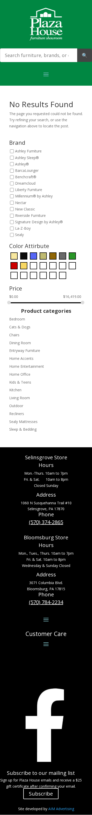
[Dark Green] (72, 255)
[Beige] (14, 255)
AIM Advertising (61, 808)
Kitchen (15, 389)
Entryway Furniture (24, 350)
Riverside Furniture (30, 215)
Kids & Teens (20, 382)
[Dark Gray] (62, 255)
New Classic (25, 209)
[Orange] (72, 265)
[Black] (24, 255)
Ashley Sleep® (27, 157)
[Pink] (24, 275)
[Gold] (24, 265)
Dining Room (20, 342)
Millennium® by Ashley (34, 196)
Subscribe (41, 793)
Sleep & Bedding (23, 429)
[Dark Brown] (53, 255)
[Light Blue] (53, 265)
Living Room (19, 397)
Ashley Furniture (28, 151)
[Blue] (33, 255)
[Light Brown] (62, 265)
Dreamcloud (25, 183)
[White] (53, 275)
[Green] (43, 265)
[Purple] (33, 275)
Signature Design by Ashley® (39, 221)
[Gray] (33, 265)
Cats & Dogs (19, 327)
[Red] (43, 275)
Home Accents (21, 358)
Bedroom (17, 319)
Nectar (20, 202)
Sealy (19, 234)
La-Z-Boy (23, 228)
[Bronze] (43, 255)
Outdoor (16, 405)
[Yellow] (62, 275)
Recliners (16, 413)
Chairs (14, 334)
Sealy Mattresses (23, 421)
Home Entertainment (26, 366)
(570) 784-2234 (46, 602)
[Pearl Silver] (14, 275)
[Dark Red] (14, 265)
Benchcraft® (25, 176)
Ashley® (22, 164)
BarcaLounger (27, 170)
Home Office (19, 374)
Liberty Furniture (28, 189)
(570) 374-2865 (46, 522)
